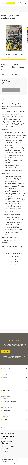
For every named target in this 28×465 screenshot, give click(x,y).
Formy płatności (5, 405)
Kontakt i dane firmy (6, 423)
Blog (2, 425)
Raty (2, 387)
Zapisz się (5, 351)
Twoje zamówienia (5, 394)
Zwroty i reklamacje (6, 381)
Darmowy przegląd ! (6, 374)
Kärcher (14, 74)
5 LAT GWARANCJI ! (6, 372)
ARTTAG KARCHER (5, 9)
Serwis (12, 9)
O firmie (3, 427)
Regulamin (18, 354)
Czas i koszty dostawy (6, 407)
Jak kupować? (4, 416)
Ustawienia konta (5, 396)
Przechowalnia (4, 398)
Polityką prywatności (16, 357)
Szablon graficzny (8, 463)
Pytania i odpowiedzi (6, 383)
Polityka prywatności (6, 414)
